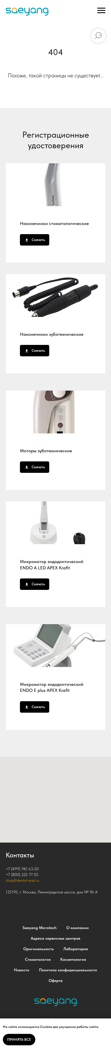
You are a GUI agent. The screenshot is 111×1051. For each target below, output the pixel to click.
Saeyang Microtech (39, 927)
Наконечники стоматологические (54, 223)
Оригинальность (38, 948)
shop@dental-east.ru (22, 880)
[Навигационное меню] (101, 10)
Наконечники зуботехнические (51, 334)
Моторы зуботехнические (46, 450)
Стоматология (38, 959)
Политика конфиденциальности (68, 970)
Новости (21, 970)
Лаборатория (75, 948)
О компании (77, 927)
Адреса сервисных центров (55, 938)
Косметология (73, 959)
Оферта (56, 980)
